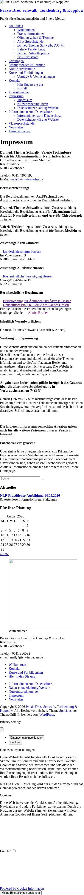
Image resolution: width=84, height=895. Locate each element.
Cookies (15, 742)
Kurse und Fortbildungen (26, 73)
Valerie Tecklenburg (31, 49)
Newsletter (16, 127)
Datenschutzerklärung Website (38, 108)
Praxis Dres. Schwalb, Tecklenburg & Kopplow (42, 10)
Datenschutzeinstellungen (26, 737)
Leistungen (16, 61)
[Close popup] (1, 729)
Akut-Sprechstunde (30, 41)
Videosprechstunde (21, 123)
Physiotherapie (19, 92)
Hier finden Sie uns (30, 84)
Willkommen (26, 30)
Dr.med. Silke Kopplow (33, 53)
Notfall (22, 88)
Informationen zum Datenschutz (30, 111)
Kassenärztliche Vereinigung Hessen (28, 276)
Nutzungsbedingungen (32, 104)
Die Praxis (16, 26)
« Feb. (4, 554)
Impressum (16, 96)
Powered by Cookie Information (22, 888)
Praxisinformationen (31, 34)
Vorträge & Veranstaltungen (36, 76)
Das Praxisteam (27, 57)
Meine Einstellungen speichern (21, 892)
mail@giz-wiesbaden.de (26, 179)
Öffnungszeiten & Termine (35, 37)
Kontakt (14, 80)
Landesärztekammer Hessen (22, 251)
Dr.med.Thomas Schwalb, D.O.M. (40, 45)
